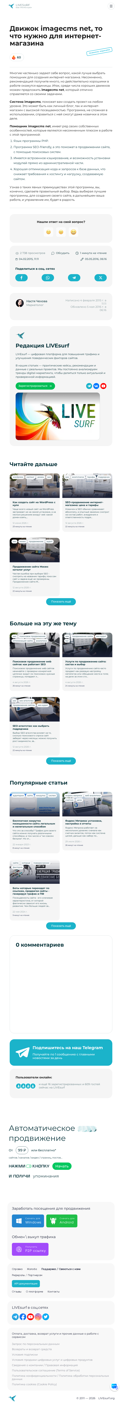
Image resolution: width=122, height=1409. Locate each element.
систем (52, 795)
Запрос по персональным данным (36, 1344)
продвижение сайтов (24, 705)
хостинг (30, 477)
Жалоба (32, 1269)
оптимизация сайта (23, 641)
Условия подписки (25, 1354)
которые (26, 863)
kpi (67, 641)
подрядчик (104, 477)
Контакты (54, 1291)
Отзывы (16, 1291)
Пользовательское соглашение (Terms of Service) (46, 1370)
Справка (17, 1269)
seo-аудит (101, 636)
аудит (49, 541)
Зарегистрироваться (32, 386)
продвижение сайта (82, 636)
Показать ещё (61, 601)
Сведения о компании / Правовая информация (45, 1365)
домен (40, 477)
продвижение (36, 541)
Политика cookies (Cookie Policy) (34, 1384)
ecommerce (78, 477)
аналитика (41, 641)
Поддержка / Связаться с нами (60, 1269)
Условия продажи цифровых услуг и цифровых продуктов (52, 1359)
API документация (25, 1283)
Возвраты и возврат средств (32, 1349)
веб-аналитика (93, 795)
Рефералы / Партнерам (27, 1275)
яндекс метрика (73, 795)
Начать (62, 1166)
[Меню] (111, 6)
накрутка (40, 795)
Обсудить (62, 253)
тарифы (91, 477)
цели (79, 800)
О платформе (34, 1291)
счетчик (69, 800)
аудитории (18, 795)
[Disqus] (61, 989)
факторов (17, 867)
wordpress (18, 477)
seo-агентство (26, 700)
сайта (30, 795)
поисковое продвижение (32, 636)
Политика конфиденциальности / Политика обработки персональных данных (60, 1377)
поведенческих (41, 863)
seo (49, 477)
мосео (22, 541)
